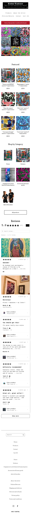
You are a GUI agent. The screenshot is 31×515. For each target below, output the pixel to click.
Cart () (26, 16)
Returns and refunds (15, 491)
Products (9, 13)
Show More (23, 268)
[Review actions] (28, 259)
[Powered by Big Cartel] (15, 512)
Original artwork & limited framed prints (15, 467)
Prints (15, 459)
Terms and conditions (15, 499)
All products (15, 212)
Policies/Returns (8, 16)
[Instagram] (13, 506)
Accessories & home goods (15, 470)
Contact (18, 16)
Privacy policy (15, 495)
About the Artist (19, 13)
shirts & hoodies (15, 474)
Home (15, 442)
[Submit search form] (23, 435)
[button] (24, 225)
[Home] (15, 5)
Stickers (15, 463)
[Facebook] (17, 506)
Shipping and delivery (15, 488)
